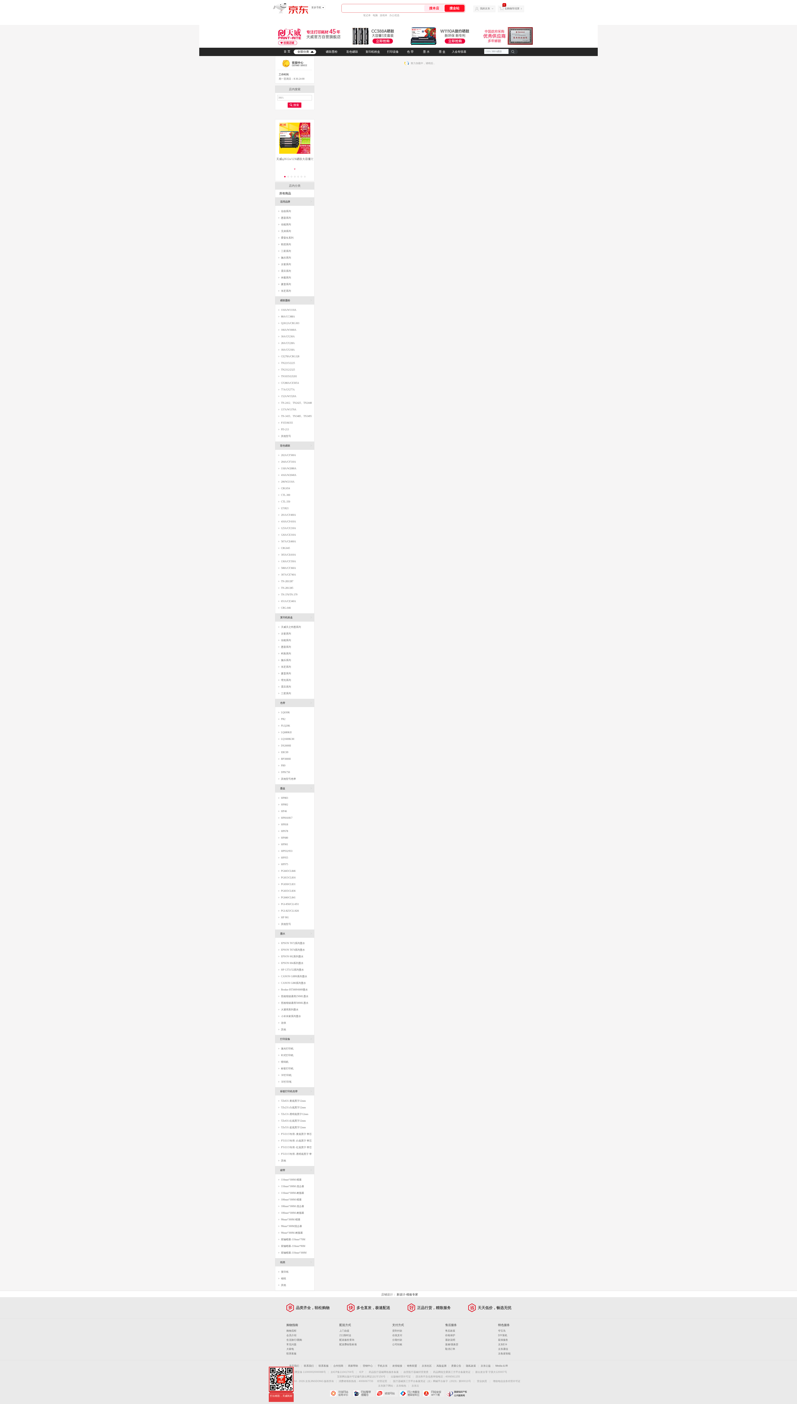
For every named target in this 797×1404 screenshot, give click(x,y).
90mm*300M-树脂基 (292, 1232)
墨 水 (426, 51)
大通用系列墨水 (289, 1009)
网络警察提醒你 (363, 1393)
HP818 (284, 824)
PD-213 (285, 429)
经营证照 (382, 1381)
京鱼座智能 (504, 1353)
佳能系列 (286, 224)
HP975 (284, 864)
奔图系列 (286, 277)
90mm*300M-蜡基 (290, 1219)
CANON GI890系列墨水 (294, 976)
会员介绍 (291, 1335)
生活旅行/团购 (294, 1339)
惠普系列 (286, 217)
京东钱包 (401, 1385)
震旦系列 (286, 271)
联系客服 (291, 1353)
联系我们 (309, 1365)
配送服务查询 (346, 1339)
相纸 (283, 1278)
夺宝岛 (502, 1330)
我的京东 (485, 8)
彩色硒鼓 (352, 51)
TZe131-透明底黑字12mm (294, 1114)
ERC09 (284, 752)
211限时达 (345, 1335)
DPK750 (285, 772)
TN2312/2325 (288, 369)
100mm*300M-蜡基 (291, 1199)
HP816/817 (286, 817)
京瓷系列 (286, 264)
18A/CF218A (288, 349)
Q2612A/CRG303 (290, 323)
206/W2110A (288, 481)
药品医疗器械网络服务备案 (384, 1372)
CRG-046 (286, 607)
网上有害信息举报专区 (410, 1393)
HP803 (284, 798)
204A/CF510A (288, 461)
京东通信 (503, 1349)
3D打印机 (286, 1075)
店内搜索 (295, 89)
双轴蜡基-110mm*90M (293, 1246)
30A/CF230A (288, 336)
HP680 (284, 837)
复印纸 (284, 1271)
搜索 (296, 105)
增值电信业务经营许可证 (506, 1381)
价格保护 (450, 1335)
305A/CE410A (288, 554)
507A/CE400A (288, 541)
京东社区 (427, 1365)
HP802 (284, 804)
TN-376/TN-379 (289, 594)
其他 (283, 1029)
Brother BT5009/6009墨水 (294, 989)
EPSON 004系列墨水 (292, 963)
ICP (361, 1372)
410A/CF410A (288, 521)
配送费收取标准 (348, 1344)
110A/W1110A (288, 310)
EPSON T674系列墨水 (293, 949)
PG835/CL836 (288, 890)
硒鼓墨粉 (331, 51)
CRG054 (285, 488)
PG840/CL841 (288, 897)
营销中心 (368, 1365)
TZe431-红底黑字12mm (293, 1120)
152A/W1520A (288, 396)
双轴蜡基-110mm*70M (293, 1239)
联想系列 (286, 244)
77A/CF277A (288, 389)
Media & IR (501, 1365)
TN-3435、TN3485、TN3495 (296, 416)
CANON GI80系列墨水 (293, 983)
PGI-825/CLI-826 (290, 910)
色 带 (410, 51)
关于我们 (294, 1365)
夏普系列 (286, 284)
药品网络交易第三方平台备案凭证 (452, 1372)
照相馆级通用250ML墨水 (294, 996)
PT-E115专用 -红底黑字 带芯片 (295, 1148)
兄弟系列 (286, 231)
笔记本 (367, 15)
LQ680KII (286, 732)
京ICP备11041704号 (342, 1372)
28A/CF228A (288, 343)
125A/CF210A (288, 528)
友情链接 (397, 1365)
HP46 (284, 811)
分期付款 (397, 1339)
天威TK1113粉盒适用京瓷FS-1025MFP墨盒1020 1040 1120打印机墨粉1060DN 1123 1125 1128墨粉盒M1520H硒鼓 (294, 159)
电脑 (375, 15)
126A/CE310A (288, 534)
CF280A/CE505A (290, 383)
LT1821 (285, 508)
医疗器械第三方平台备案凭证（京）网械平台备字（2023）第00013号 (432, 1381)
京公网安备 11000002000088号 (308, 1372)
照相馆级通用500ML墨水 (294, 1002)
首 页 (287, 51)
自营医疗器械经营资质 (415, 1372)
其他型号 (286, 436)
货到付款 (397, 1330)
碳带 (296, 1170)
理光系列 (286, 680)
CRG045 (285, 548)
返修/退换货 (451, 1344)
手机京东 (382, 1365)
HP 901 (285, 917)
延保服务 (503, 1339)
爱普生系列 (287, 237)
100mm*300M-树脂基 (292, 1212)
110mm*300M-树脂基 (292, 1193)
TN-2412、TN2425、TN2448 (296, 402)
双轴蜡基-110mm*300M (294, 1252)
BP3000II (286, 759)
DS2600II (286, 745)
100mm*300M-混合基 (292, 1206)
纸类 (296, 1262)
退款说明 (450, 1339)
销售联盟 (412, 1365)
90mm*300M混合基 (291, 1226)
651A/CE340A (288, 601)
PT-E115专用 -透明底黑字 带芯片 (295, 1155)
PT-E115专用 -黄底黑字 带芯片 (295, 1135)
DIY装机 (502, 1335)
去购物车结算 (512, 8)
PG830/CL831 (288, 884)
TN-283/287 (287, 581)
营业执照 (482, 1381)
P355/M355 (287, 422)
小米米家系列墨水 (291, 1016)
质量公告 (456, 1365)
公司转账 (397, 1344)
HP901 (284, 844)
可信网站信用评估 (340, 1393)
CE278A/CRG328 (290, 356)
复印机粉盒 (372, 51)
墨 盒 (442, 51)
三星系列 (286, 251)
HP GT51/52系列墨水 (292, 969)
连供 (283, 1022)
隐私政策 (471, 1365)
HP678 (284, 831)
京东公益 (486, 1365)
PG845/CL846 (288, 871)
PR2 (283, 719)
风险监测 (441, 1365)
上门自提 (344, 1330)
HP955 (284, 857)
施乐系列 (286, 257)
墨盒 (296, 788)
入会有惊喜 (459, 51)
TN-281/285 (287, 588)
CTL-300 (285, 495)
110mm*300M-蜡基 (291, 1179)
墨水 (296, 933)
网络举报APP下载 (433, 1393)
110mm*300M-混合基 (292, 1186)
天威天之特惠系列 (291, 627)
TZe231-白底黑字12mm (293, 1107)
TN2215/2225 (288, 363)
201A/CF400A (288, 515)
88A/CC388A (288, 316)
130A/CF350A (288, 561)
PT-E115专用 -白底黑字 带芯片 (295, 1141)
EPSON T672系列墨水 (293, 943)
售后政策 (450, 1330)
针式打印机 (287, 1055)
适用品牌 (296, 201)
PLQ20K (285, 725)
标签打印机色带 (296, 1091)
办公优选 (394, 15)
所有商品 (285, 193)
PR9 (283, 765)
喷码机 (284, 1061)
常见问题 (291, 1344)
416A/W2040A (288, 475)
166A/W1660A (288, 329)
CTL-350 (285, 501)
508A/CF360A (288, 568)
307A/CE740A (288, 574)
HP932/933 (286, 851)
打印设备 (393, 51)
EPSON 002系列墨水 (292, 956)
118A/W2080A (288, 468)
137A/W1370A (288, 409)
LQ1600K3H (287, 739)
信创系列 (286, 211)
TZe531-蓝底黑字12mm (293, 1127)
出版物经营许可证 (401, 1376)
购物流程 (291, 1330)
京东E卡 (502, 1344)
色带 (296, 703)
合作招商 (338, 1365)
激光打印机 (287, 1048)
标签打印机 (287, 1068)
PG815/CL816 (288, 877)
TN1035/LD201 (289, 376)
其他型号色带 (288, 778)
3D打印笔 (286, 1081)
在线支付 (397, 1335)
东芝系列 (286, 290)
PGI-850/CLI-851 (290, 904)
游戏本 (383, 15)
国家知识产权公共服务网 (456, 1393)
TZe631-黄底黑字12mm (293, 1100)
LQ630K (285, 712)
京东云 (415, 1385)
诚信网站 (387, 1393)
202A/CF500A (288, 455)
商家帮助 (353, 1365)
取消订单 (450, 1349)
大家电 (290, 1349)
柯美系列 (286, 653)
